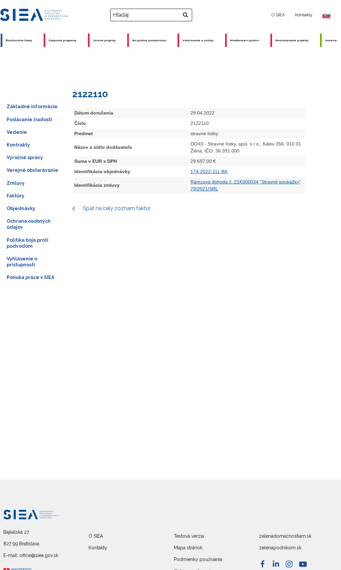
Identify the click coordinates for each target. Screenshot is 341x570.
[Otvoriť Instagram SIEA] (289, 564)
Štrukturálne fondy (19, 40)
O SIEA (278, 14)
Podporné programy (62, 40)
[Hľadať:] (152, 15)
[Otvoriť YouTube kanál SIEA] (303, 564)
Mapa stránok (188, 547)
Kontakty (303, 14)
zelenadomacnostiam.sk (285, 536)
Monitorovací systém (244, 40)
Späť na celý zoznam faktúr (116, 208)
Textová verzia (189, 536)
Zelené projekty (104, 40)
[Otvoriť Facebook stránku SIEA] (262, 563)
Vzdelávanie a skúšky (197, 40)
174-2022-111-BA (208, 171)
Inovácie (331, 40)
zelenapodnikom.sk (280, 547)
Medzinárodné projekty (291, 40)
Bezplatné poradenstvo (149, 40)
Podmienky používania (198, 559)
